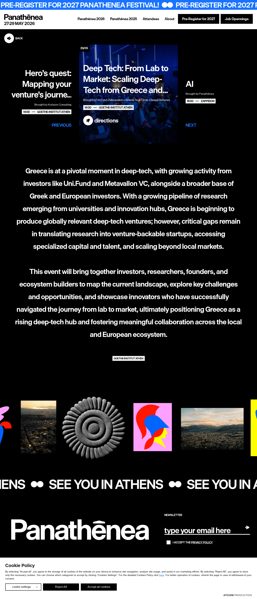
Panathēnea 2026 (91, 19)
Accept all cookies (99, 586)
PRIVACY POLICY (202, 542)
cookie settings (21, 586)
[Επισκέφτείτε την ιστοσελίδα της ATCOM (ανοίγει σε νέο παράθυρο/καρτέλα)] (237, 595)
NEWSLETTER (173, 515)
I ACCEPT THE (193, 542)
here (161, 575)
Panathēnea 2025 (123, 19)
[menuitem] (91, 19)
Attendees (151, 19)
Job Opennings (237, 19)
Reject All (61, 586)
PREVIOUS (62, 125)
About (169, 19)
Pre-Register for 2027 (198, 19)
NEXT (191, 125)
